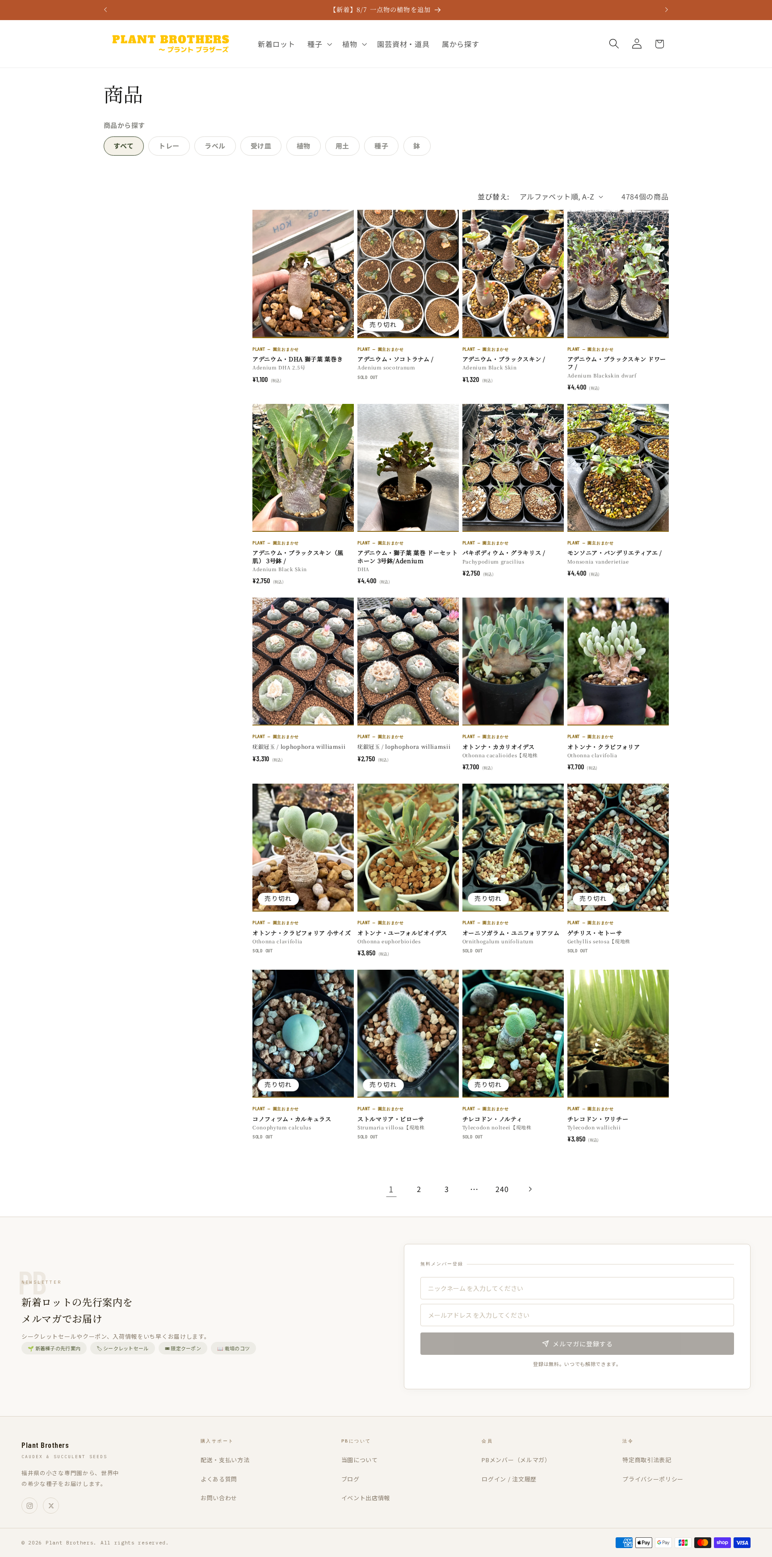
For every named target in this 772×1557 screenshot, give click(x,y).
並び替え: (493, 196)
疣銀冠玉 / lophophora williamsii (298, 746)
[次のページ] (530, 1189)
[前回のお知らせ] (105, 10)
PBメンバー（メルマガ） (516, 1459)
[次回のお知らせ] (666, 10)
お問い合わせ (219, 1497)
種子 (381, 145)
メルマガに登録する (583, 1343)
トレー (169, 145)
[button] (318, 44)
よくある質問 (219, 1479)
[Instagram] (29, 1506)
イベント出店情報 (365, 1497)
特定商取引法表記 (646, 1459)
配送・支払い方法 (225, 1459)
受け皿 (261, 145)
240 (501, 1189)
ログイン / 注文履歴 (509, 1479)
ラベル (215, 145)
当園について (359, 1459)
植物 (303, 145)
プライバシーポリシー (653, 1479)
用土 (342, 145)
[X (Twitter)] (51, 1506)
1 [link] (391, 1189)
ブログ (350, 1479)
